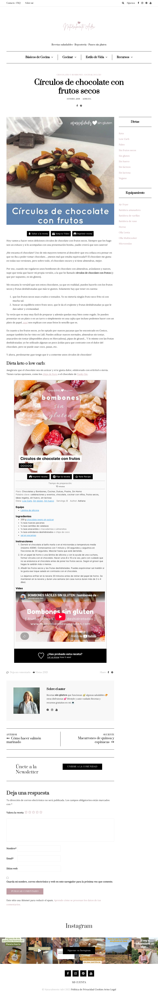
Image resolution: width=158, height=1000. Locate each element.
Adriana (87, 99)
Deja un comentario (20, 672)
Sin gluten (38, 501)
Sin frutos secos (127, 150)
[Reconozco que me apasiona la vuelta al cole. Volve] (39, 950)
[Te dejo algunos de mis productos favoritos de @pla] (13, 950)
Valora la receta (15, 812)
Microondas (125, 243)
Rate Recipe (84, 476)
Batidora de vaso (128, 221)
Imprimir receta (84, 233)
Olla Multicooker (128, 238)
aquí (25, 322)
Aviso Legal (110, 989)
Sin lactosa (125, 172)
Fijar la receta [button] (63, 476)
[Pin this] (81, 105)
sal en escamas (28, 535)
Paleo (122, 144)
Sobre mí (29, 3)
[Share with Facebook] (77, 105)
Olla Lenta (124, 232)
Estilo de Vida (95, 57)
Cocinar (67, 57)
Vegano (123, 178)
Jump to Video (62, 233)
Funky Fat (82, 374)
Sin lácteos (125, 166)
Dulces (97, 75)
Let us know (53, 657)
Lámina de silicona (30, 510)
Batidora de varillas (129, 215)
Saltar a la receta (39, 233)
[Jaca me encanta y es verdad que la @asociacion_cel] (118, 950)
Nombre (11, 848)
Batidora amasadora (130, 210)
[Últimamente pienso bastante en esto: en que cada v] (145, 950)
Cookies (99, 989)
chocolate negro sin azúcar (40, 519)
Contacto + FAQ (13, 3)
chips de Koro (50, 374)
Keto (121, 133)
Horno (122, 226)
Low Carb (27, 501)
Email (10, 858)
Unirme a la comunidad (82, 766)
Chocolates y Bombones (70, 75)
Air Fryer (123, 204)
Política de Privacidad (82, 989)
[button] (21, 465)
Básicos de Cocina (37, 57)
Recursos (123, 57)
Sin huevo (49, 501)
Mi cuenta (79, 982)
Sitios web (12, 868)
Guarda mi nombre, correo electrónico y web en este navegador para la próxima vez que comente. (59, 881)
